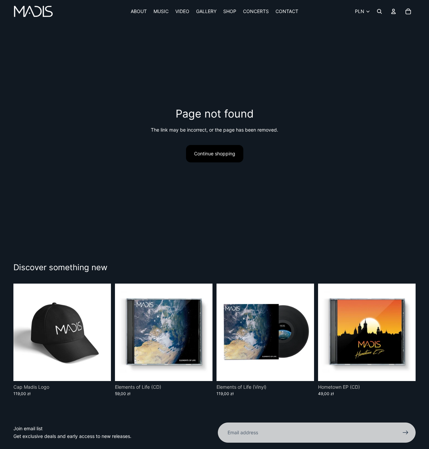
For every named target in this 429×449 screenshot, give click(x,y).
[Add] (101, 371)
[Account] (393, 11)
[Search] (379, 11)
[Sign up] (406, 433)
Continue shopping (214, 153)
